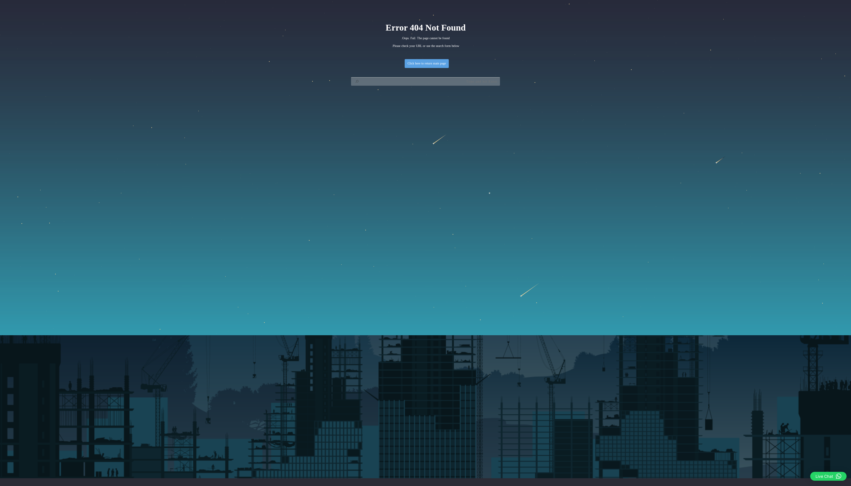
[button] (828, 476)
